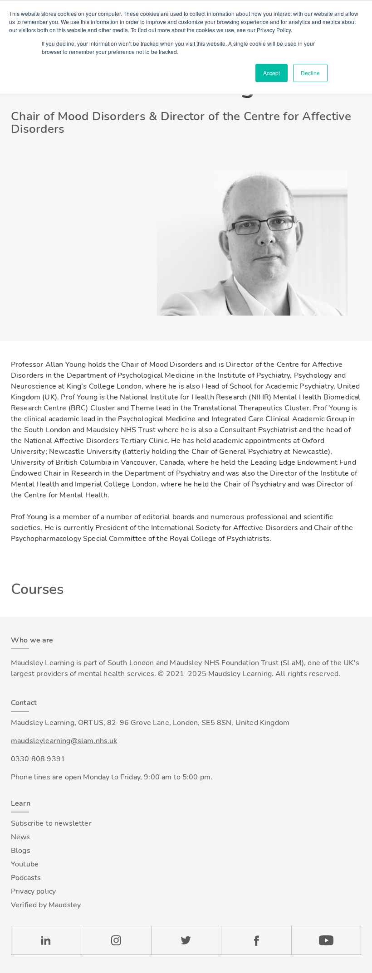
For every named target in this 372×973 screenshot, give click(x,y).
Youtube (25, 864)
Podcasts (26, 878)
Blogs (20, 851)
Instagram (116, 940)
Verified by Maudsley (46, 905)
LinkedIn (46, 940)
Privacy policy (33, 891)
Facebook (256, 940)
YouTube (326, 940)
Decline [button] (310, 73)
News (20, 837)
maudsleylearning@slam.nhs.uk (64, 741)
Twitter (186, 940)
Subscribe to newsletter (51, 823)
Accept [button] (271, 73)
